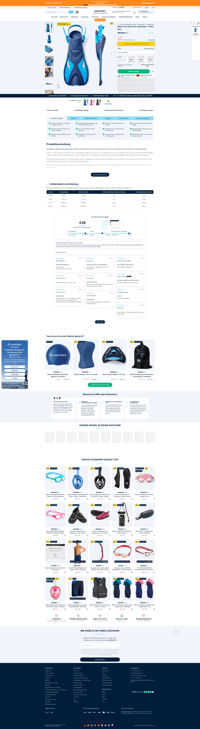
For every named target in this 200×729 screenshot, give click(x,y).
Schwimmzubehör (141, 24)
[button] (58, 54)
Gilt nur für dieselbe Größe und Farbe (147, 65)
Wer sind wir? (77, 670)
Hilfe (153, 7)
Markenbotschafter (78, 682)
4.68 (82, 222)
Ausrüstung (85, 17)
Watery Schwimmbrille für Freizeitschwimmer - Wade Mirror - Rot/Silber (144, 569)
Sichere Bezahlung (49, 675)
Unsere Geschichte (78, 673)
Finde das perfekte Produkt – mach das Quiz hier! (56, 690)
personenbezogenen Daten (106, 654)
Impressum (76, 701)
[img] (59, 258)
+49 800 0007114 (137, 7)
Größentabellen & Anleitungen (52, 692)
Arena (103, 696)
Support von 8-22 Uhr (100, 619)
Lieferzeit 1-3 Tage (122, 619)
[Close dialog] (26, 342)
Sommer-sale (99, 20)
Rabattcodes (47, 685)
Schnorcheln (14, 374)
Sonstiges (15, 378)
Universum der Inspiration (51, 699)
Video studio (48, 697)
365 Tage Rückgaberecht (65, 7)
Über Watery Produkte (79, 675)
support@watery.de (138, 673)
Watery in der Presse (78, 692)
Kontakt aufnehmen (49, 673)
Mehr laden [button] (100, 322)
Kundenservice (48, 670)
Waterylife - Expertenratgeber (80, 694)
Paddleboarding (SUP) (125, 17)
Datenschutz (76, 697)
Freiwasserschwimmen (109, 17)
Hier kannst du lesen (126, 711)
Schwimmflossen (149, 24)
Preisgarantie (56, 619)
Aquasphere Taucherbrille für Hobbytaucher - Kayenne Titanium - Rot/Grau (122, 569)
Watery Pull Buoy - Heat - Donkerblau (86, 374)
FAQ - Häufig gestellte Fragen (80, 690)
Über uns (147, 7)
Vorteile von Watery (78, 685)
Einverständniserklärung (50, 704)
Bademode (74, 17)
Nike (103, 701)
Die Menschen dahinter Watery (80, 678)
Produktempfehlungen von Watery (52, 687)
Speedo (103, 694)
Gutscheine (47, 701)
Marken (145, 17)
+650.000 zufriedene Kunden (80, 7)
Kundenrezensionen (78, 687)
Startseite (54, 17)
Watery (103, 691)
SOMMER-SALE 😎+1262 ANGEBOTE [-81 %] (64, 24)
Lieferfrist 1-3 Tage (52, 7)
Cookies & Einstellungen (50, 694)
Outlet (103, 673)
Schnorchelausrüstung (107, 680)
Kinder (137, 17)
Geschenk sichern (100, 659)
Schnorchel (95, 17)
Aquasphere (105, 699)
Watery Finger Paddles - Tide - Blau (114, 374)
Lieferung (47, 680)
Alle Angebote (105, 670)
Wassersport (64, 17)
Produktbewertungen (146, 110)
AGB (75, 699)
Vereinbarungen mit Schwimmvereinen (82, 680)
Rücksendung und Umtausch (51, 682)
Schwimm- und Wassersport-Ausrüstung (128, 24)
